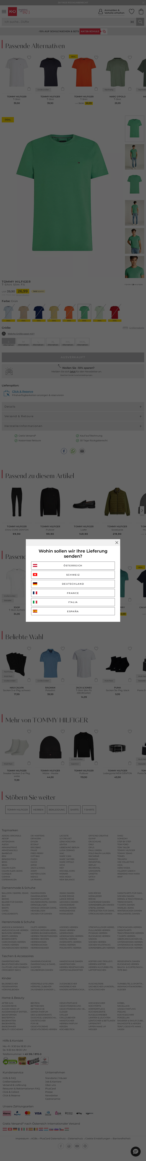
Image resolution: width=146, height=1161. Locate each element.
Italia (73, 602)
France (73, 593)
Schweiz (73, 574)
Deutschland (73, 583)
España (73, 611)
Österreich (73, 565)
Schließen (116, 542)
